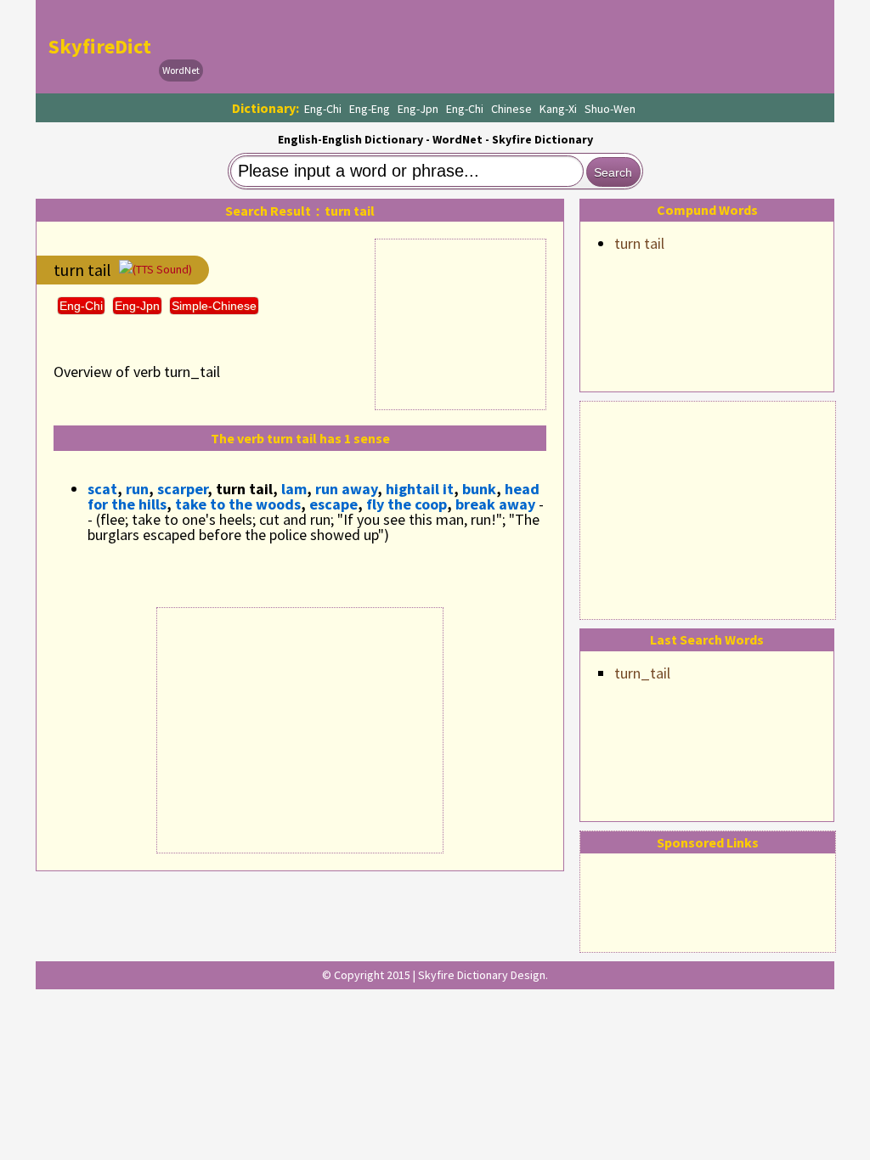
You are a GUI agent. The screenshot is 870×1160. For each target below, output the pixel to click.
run (137, 488)
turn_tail (642, 673)
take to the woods (238, 504)
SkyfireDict (99, 46)
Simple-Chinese (214, 306)
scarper (182, 488)
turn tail (639, 243)
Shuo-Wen (610, 108)
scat (102, 488)
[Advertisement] (707, 508)
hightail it (420, 488)
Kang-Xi (558, 108)
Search (613, 172)
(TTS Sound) (162, 269)
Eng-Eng (369, 108)
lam (294, 488)
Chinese (511, 108)
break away (495, 504)
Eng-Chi (323, 108)
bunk (479, 488)
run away (346, 488)
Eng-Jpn (418, 108)
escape (333, 504)
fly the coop (406, 504)
